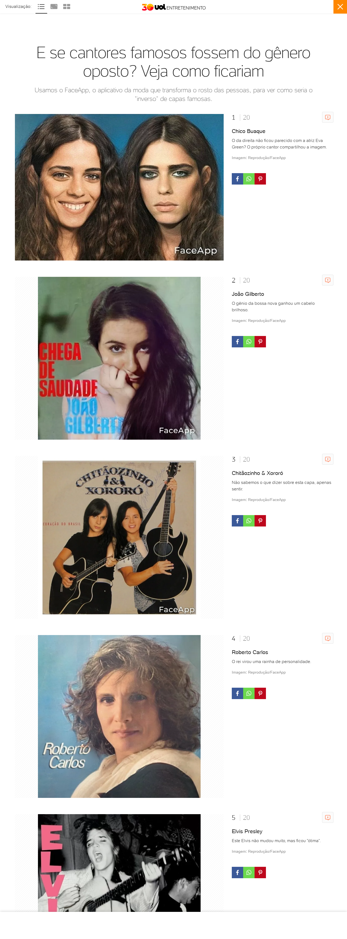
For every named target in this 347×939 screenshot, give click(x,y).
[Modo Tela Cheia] (54, 6)
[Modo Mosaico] (66, 6)
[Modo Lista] (42, 6)
